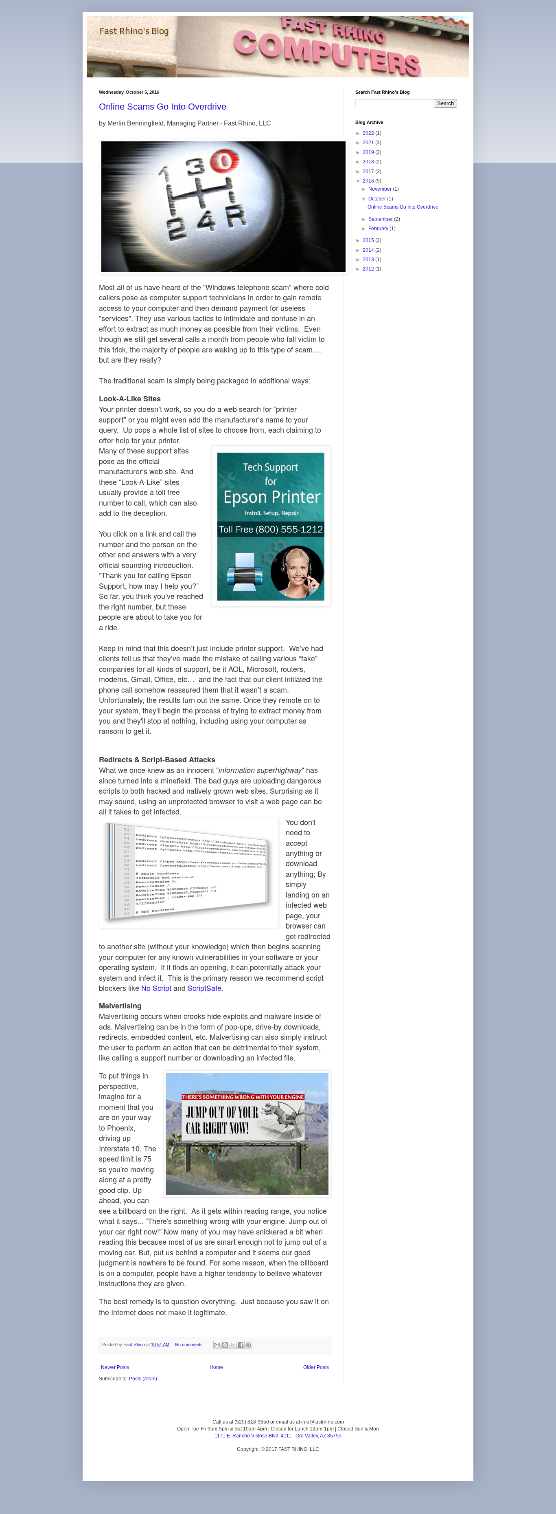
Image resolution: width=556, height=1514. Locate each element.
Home (216, 1367)
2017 (369, 171)
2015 (369, 240)
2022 (369, 133)
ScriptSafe (204, 987)
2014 (369, 250)
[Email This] (217, 1345)
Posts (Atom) (143, 1379)
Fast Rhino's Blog (134, 30)
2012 (369, 269)
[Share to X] (233, 1345)
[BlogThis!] (225, 1345)
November (380, 189)
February (379, 228)
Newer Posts (115, 1367)
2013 (369, 259)
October (377, 199)
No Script (156, 987)
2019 (369, 152)
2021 (369, 142)
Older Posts (316, 1367)
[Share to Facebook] (240, 1345)
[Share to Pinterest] (248, 1345)
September (381, 219)
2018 (369, 162)
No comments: (190, 1344)
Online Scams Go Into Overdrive (162, 106)
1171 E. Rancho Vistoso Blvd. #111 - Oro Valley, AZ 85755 (278, 1436)
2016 (369, 181)
